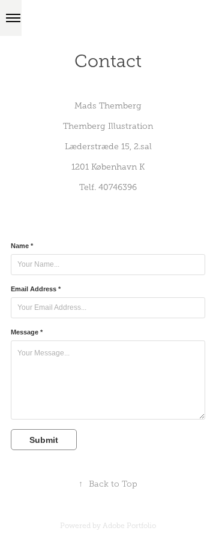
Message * (27, 332)
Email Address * (36, 288)
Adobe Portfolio (129, 525)
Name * (22, 245)
